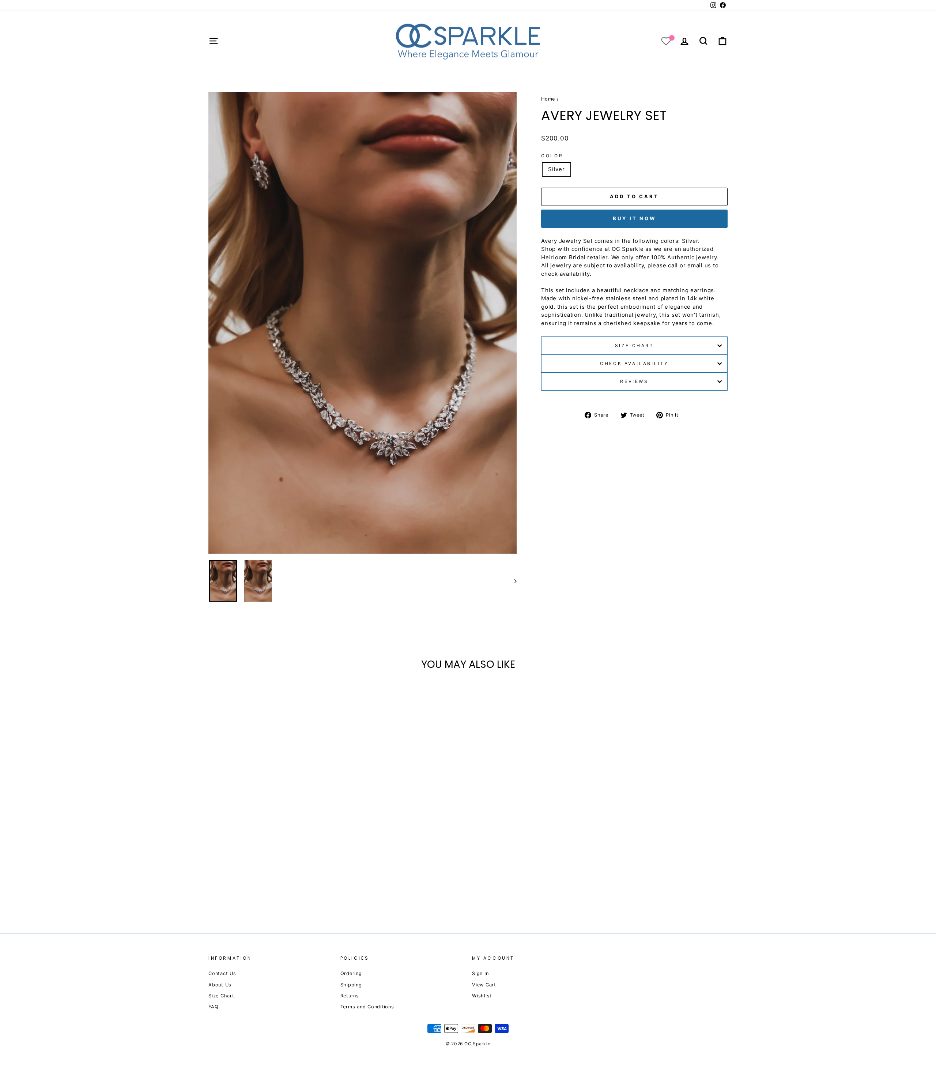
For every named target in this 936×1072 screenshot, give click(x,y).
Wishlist (482, 995)
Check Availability (634, 363)
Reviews (634, 381)
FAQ (213, 1006)
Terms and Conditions (367, 1006)
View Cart (484, 985)
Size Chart (634, 345)
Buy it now (634, 218)
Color (552, 155)
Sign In (480, 973)
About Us (219, 985)
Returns (349, 995)
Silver (556, 169)
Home (548, 99)
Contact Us (222, 973)
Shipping (351, 985)
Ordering (351, 973)
